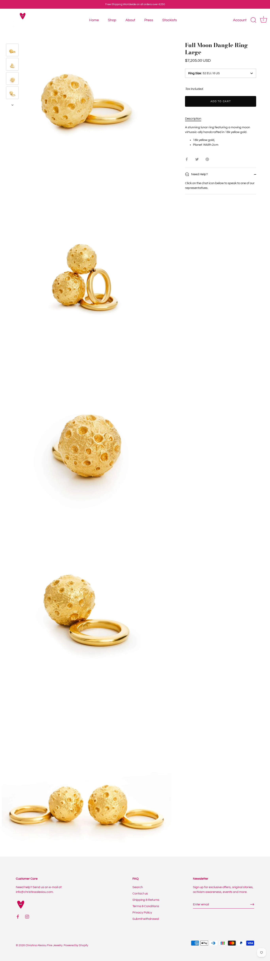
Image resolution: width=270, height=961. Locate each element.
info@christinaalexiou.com (34, 891)
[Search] (253, 20)
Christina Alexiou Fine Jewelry (43, 945)
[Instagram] (27, 916)
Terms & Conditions (145, 906)
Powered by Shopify (76, 945)
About (130, 20)
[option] (12, 51)
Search (137, 887)
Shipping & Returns (145, 899)
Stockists (169, 20)
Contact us (140, 893)
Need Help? (199, 174)
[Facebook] (18, 916)
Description (193, 118)
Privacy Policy (142, 912)
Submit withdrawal (145, 918)
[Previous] (12, 38)
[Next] (12, 105)
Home (94, 20)
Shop (112, 20)
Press (148, 20)
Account (239, 20)
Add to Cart (221, 101)
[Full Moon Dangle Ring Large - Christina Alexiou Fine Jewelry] (12, 50)
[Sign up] (252, 904)
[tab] (195, 118)
